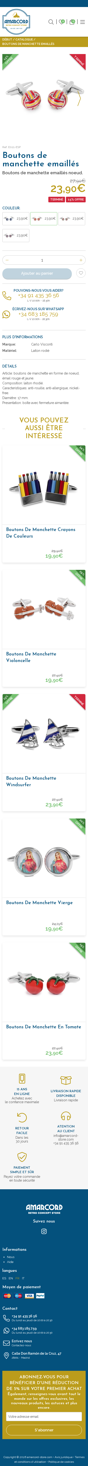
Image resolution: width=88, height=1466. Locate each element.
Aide (10, 1262)
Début (7, 39)
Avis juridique (64, 1457)
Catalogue (24, 39)
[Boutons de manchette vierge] (44, 859)
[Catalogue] (82, 21)
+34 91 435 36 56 (32, 1318)
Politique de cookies (61, 1461)
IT (23, 1278)
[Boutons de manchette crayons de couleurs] (44, 486)
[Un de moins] (6, 260)
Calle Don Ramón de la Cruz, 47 (36, 1355)
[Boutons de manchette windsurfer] (44, 735)
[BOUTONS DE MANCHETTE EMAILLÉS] (44, 95)
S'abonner (44, 1430)
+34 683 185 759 (32, 1330)
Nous (10, 1257)
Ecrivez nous (22, 1343)
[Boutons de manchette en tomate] (44, 983)
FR (17, 1278)
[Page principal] (16, 21)
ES (4, 1278)
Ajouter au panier (37, 273)
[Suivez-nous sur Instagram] (44, 1231)
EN (11, 1278)
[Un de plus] (81, 260)
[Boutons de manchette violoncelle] (44, 610)
